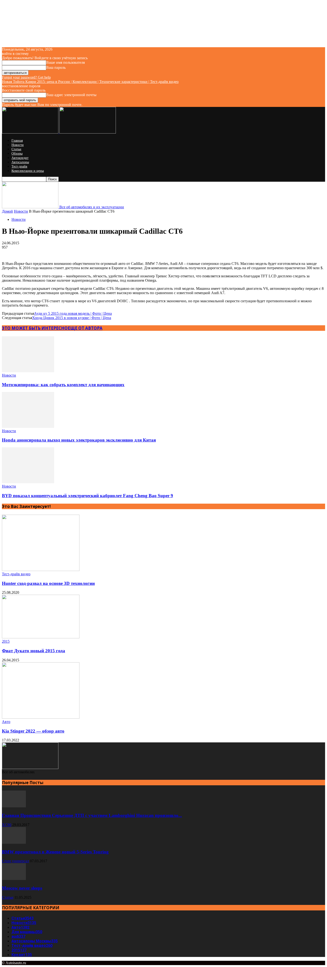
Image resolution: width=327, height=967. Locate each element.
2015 (6, 641)
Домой (7, 211)
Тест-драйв (19, 166)
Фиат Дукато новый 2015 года (33, 650)
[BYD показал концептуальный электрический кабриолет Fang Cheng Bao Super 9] (28, 482)
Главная (17, 140)
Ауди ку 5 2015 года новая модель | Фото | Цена (73, 313)
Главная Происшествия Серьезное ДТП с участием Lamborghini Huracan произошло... (92, 815)
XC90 (6, 825)
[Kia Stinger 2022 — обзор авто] (40, 717)
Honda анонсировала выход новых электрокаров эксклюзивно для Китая (79, 440)
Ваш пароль (56, 67)
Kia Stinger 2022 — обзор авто (33, 731)
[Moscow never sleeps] (14, 879)
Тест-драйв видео (16, 574)
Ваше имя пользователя (65, 62)
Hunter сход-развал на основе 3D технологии (48, 583)
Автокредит (19, 158)
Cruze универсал (15, 861)
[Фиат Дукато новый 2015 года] (40, 637)
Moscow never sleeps (22, 888)
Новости (17, 145)
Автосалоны (20, 162)
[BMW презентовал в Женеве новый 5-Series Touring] (14, 842)
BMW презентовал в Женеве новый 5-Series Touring (55, 851)
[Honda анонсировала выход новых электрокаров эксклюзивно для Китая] (28, 427)
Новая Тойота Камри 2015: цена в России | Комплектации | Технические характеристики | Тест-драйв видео (90, 82)
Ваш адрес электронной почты (71, 95)
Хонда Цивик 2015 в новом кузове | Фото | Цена (71, 318)
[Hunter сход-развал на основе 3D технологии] (40, 570)
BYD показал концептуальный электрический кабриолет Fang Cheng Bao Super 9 (87, 495)
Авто (6, 722)
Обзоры (17, 153)
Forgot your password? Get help (26, 77)
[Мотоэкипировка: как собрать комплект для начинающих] (28, 371)
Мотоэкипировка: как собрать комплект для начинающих (63, 384)
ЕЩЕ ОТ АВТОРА (85, 328)
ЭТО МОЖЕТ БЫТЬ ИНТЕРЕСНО (35, 328)
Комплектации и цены (27, 171)
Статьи (16, 149)
